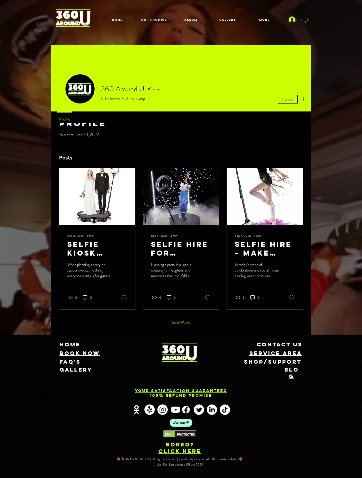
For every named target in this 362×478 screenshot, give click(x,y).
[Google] (136, 409)
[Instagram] (162, 409)
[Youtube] (175, 409)
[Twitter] (199, 409)
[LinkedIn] (212, 409)
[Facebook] (186, 409)
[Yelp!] (149, 409)
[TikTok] (225, 409)
